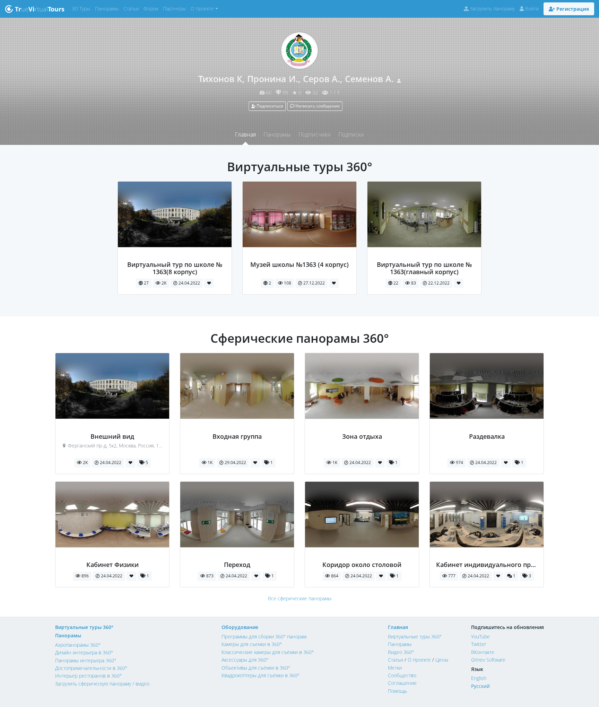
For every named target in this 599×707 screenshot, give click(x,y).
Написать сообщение (317, 106)
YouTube (480, 636)
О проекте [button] (202, 8)
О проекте (419, 659)
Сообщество (402, 675)
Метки (395, 667)
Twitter (478, 644)
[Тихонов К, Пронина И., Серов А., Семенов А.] (175, 257)
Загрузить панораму (492, 8)
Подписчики (314, 134)
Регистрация (572, 9)
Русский (480, 686)
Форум (152, 8)
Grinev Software (488, 659)
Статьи (132, 8)
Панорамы (108, 8)
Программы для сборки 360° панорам (264, 636)
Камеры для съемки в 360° (252, 644)
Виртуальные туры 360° (84, 627)
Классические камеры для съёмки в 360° (268, 652)
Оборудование (240, 627)
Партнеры (175, 8)
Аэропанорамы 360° (78, 644)
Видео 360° (401, 652)
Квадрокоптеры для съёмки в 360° (261, 675)
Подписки (351, 134)
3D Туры (82, 8)
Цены (441, 659)
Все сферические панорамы (299, 598)
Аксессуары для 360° (245, 659)
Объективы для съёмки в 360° (256, 667)
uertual (39, 9)
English (478, 678)
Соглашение (402, 683)
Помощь (397, 691)
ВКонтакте (482, 652)
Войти (531, 8)
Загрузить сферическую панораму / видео (102, 683)
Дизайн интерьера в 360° (84, 652)
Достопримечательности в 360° (91, 668)
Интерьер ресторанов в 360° (88, 675)
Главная (245, 134)
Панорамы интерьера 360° (85, 660)
